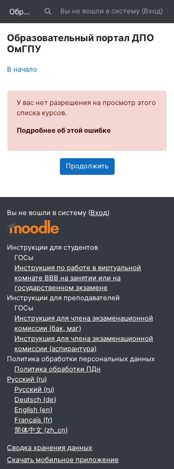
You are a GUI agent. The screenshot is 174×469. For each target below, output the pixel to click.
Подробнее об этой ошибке (64, 130)
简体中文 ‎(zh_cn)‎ (41, 430)
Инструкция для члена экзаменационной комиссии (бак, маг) (83, 323)
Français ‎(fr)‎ (33, 420)
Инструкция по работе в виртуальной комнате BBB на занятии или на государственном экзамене (77, 278)
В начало (22, 69)
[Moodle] (33, 226)
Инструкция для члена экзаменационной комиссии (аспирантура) (83, 343)
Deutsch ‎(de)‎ (35, 399)
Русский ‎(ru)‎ (27, 379)
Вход (152, 11)
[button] (48, 11)
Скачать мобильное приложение (63, 460)
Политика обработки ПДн (57, 369)
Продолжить (87, 166)
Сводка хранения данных (49, 448)
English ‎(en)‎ (33, 410)
